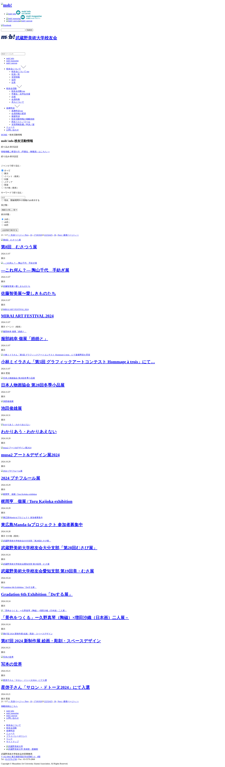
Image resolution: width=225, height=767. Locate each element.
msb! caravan (11, 63)
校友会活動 (11, 88)
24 (49, 235)
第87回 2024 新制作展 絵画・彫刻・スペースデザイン (51, 640)
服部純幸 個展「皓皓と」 (24, 338)
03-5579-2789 (11, 759)
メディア (8, 182)
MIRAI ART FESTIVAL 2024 (27, 316)
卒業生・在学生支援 (20, 94)
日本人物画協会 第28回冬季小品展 (33, 385)
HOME (4, 135)
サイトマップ (12, 741)
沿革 (13, 82)
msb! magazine (12, 61)
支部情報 (15, 77)
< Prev (26, 235)
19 (39, 235)
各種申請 (10, 108)
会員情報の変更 (18, 113)
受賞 (6, 185)
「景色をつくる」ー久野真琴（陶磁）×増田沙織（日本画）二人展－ (65, 617)
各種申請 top (17, 111)
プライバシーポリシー (16, 736)
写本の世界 (11, 664)
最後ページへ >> (71, 235)
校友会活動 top (18, 91)
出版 (6, 179)
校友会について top (20, 71)
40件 (6, 222)
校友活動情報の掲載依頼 (22, 119)
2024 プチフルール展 (20, 478)
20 (41, 235)
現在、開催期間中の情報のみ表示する (22, 200)
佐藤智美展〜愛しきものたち (28, 293)
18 (37, 235)
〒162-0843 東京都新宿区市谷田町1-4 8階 (20, 757)
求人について (17, 102)
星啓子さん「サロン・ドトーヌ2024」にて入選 (45, 687)
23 (47, 235)
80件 (6, 225)
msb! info (10, 58)
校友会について (13, 69)
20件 (6, 219)
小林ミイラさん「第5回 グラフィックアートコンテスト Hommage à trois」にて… (78, 361)
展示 (6, 173)
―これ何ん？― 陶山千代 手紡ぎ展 (35, 270)
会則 (13, 80)
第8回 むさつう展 (19, 246)
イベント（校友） (12, 176)
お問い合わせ (12, 130)
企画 (13, 97)
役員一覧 (15, 74)
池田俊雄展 (11, 408)
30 (55, 235)
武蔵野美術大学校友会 (36, 37)
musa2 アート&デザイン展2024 (30, 454)
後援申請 (15, 116)
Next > (60, 235)
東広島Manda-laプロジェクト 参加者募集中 (42, 524)
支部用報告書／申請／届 (22, 124)
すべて (7, 170)
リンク (9, 739)
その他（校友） (11, 188)
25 (51, 235)
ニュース (10, 127)
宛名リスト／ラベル (20, 122)
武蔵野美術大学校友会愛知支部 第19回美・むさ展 (47, 571)
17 (35, 235)
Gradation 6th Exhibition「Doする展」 (37, 594)
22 (45, 235)
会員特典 (15, 99)
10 (31, 235)
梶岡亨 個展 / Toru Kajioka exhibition (36, 501)
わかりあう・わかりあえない (29, 431)
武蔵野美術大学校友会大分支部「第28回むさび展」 (49, 547)
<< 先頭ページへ (15, 235)
